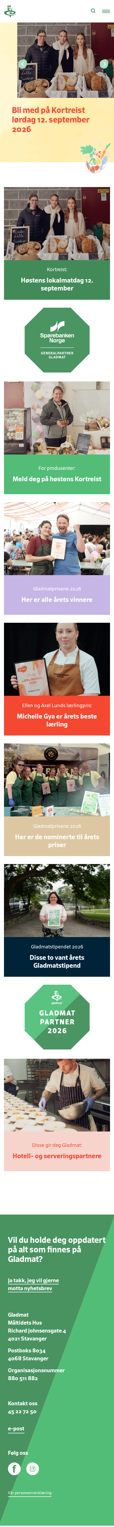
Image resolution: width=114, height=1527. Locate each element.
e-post (16, 1428)
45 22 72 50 (22, 1411)
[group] (57, 81)
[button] (22, 64)
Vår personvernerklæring (29, 1493)
